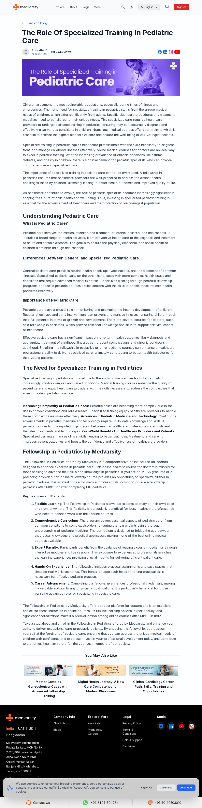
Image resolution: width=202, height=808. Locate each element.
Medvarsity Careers (95, 731)
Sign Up (181, 7)
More (97, 7)
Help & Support (132, 740)
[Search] (123, 7)
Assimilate (94, 723)
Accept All (186, 787)
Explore (60, 7)
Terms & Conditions (129, 731)
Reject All (146, 787)
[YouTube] (181, 726)
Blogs (85, 7)
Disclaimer (129, 746)
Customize (166, 787)
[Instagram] (192, 726)
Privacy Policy (132, 723)
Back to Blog (37, 23)
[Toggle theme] (131, 7)
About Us (59, 723)
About (73, 7)
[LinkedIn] (171, 726)
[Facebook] (161, 726)
